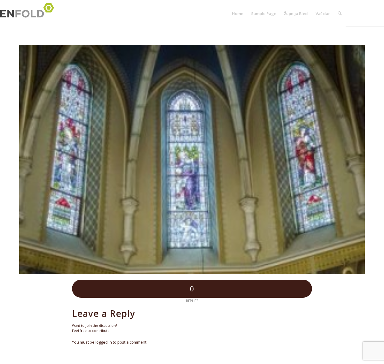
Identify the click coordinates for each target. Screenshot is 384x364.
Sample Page (263, 13)
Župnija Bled (296, 13)
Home (237, 13)
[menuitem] (340, 13)
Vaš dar (323, 13)
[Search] (340, 13)
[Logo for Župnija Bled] (29, 13)
